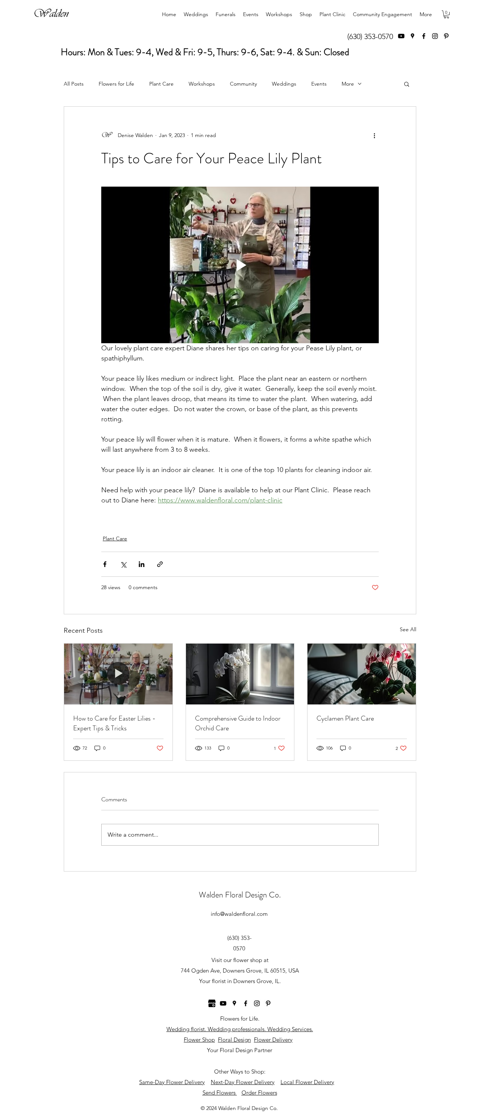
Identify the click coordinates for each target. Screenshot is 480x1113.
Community (243, 83)
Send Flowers (219, 1092)
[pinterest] (446, 36)
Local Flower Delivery (307, 1082)
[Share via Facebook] (104, 564)
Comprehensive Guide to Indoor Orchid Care (237, 723)
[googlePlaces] (412, 36)
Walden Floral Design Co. (240, 894)
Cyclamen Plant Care (345, 718)
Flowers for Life (116, 83)
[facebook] (424, 36)
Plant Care (161, 83)
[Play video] (240, 265)
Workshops (202, 83)
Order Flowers (259, 1092)
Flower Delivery (273, 1039)
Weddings (284, 83)
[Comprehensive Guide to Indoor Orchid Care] (240, 674)
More (348, 83)
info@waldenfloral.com (239, 913)
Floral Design (234, 1039)
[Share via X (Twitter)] (123, 564)
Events (319, 83)
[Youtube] (401, 36)
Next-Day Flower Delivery (242, 1082)
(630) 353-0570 (370, 36)
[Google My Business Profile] (212, 1003)
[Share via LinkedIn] (141, 564)
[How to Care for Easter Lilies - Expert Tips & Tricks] (118, 674)
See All (408, 629)
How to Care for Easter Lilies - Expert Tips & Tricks (114, 723)
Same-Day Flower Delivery (172, 1082)
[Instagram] (435, 36)
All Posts (74, 83)
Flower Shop (199, 1039)
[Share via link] (160, 564)
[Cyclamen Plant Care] (362, 674)
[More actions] (374, 135)
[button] (446, 14)
